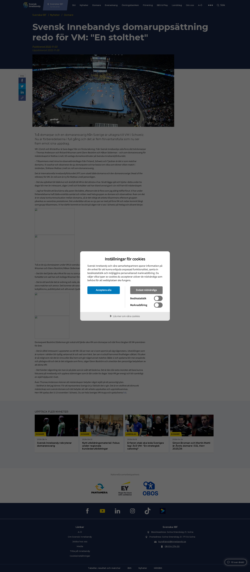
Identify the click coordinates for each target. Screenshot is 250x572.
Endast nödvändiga (146, 290)
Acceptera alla (103, 290)
